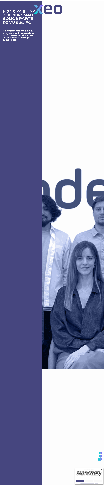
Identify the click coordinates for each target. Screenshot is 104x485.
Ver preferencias (98, 480)
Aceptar (80, 480)
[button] (101, 469)
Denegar (89, 480)
